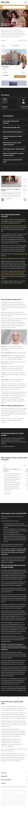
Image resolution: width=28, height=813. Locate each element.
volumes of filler (21, 271)
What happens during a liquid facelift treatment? (12, 143)
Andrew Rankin (18, 283)
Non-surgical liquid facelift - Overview (11, 122)
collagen (12, 221)
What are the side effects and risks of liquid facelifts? (13, 154)
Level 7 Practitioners (21, 40)
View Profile (20, 76)
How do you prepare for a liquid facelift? (12, 137)
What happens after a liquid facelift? (14, 149)
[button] (14, 8)
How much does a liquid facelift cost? (12, 161)
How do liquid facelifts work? (11, 127)
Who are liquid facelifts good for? (13, 132)
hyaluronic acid (23, 254)
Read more (7, 493)
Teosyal (23, 258)
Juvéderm (10, 258)
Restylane (3, 258)
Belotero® (16, 258)
